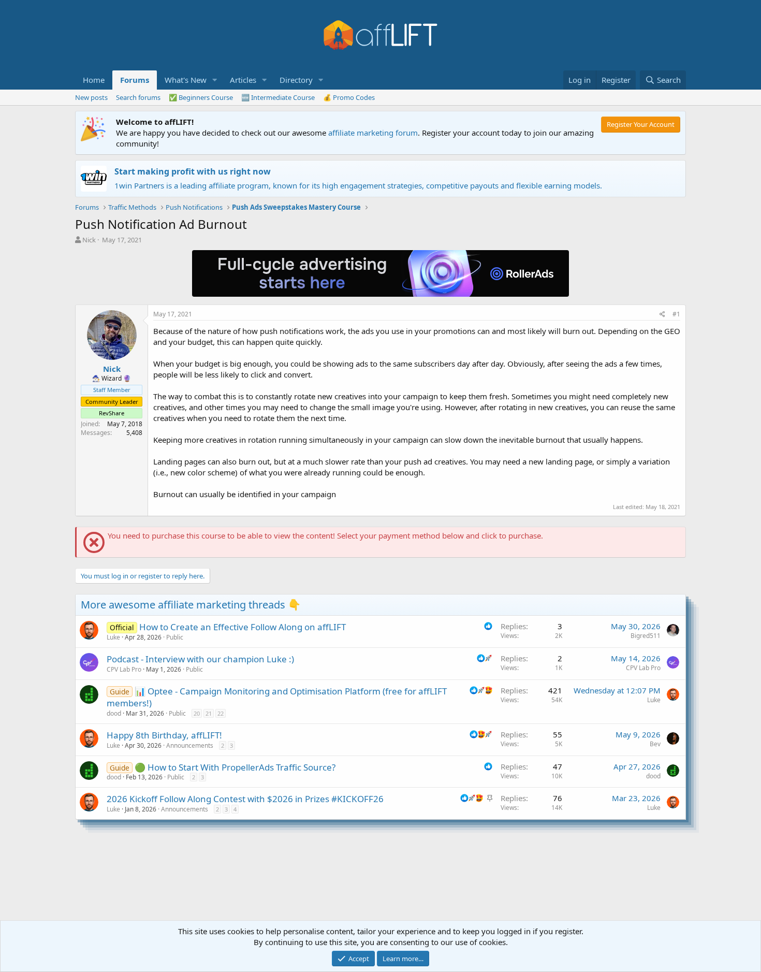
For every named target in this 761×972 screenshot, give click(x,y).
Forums (134, 80)
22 (220, 713)
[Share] (662, 315)
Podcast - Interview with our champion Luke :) (200, 659)
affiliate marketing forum (373, 132)
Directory (296, 80)
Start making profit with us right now (192, 171)
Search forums (138, 97)
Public (174, 637)
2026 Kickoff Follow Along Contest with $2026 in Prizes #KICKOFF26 (245, 799)
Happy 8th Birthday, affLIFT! (164, 735)
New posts (91, 97)
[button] (215, 80)
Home (94, 80)
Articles (243, 80)
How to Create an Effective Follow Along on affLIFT (242, 627)
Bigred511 (646, 635)
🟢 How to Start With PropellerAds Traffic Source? (235, 767)
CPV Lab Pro (124, 669)
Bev (655, 743)
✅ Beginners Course (201, 97)
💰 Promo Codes (349, 97)
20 (197, 713)
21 (209, 713)
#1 (676, 314)
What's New (186, 80)
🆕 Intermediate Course (278, 97)
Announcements (189, 745)
